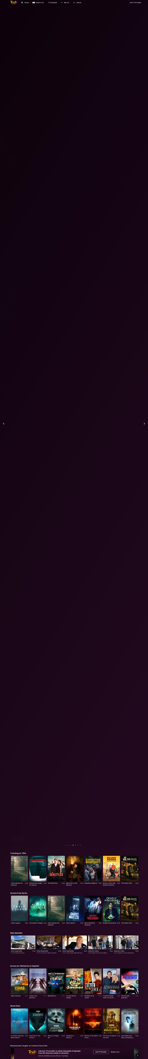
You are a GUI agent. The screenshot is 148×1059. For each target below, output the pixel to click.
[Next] (144, 423)
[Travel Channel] (14, 2)
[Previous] (3, 423)
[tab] (68, 845)
